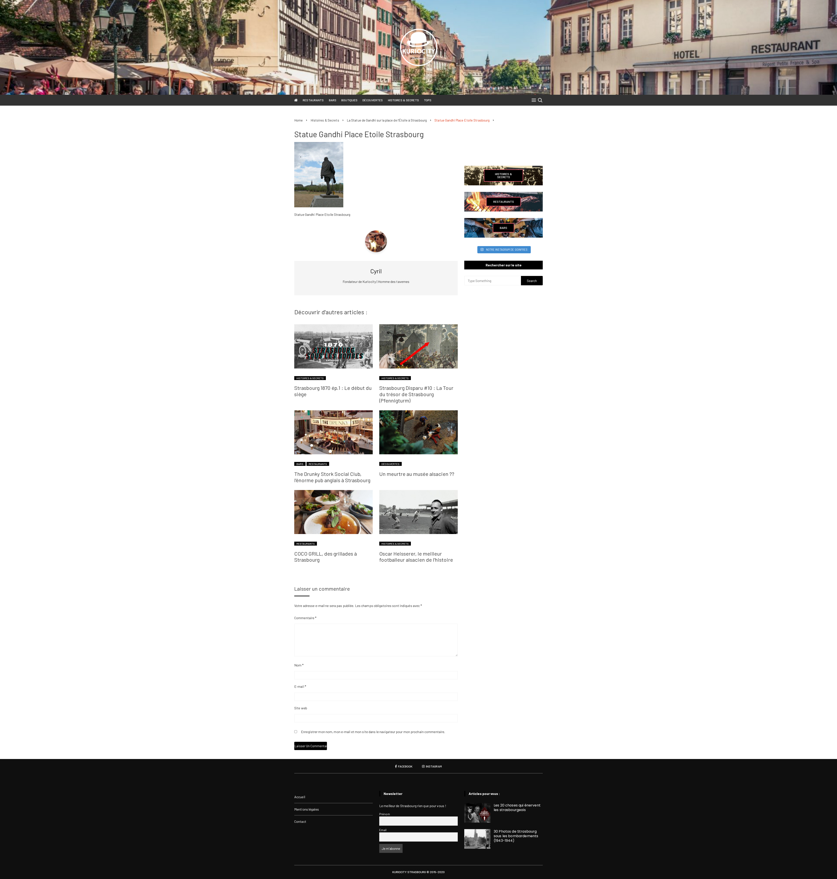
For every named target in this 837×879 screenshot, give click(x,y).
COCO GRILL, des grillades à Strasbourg (325, 556)
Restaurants (313, 100)
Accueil (299, 797)
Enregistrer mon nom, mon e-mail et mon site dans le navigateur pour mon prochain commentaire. (373, 732)
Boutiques (349, 100)
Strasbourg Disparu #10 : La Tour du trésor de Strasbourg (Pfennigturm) (416, 394)
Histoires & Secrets (403, 100)
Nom (299, 665)
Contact (300, 821)
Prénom (384, 814)
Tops (427, 100)
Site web (300, 708)
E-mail (300, 686)
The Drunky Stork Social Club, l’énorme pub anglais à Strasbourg (332, 477)
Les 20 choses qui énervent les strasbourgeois (517, 807)
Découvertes (372, 100)
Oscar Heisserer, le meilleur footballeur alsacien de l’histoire (416, 556)
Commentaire (305, 618)
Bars (332, 100)
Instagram (433, 766)
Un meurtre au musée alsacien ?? (416, 474)
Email (383, 830)
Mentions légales (306, 809)
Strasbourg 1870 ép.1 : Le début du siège (333, 391)
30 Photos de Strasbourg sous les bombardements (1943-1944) (516, 836)
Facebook (404, 766)
